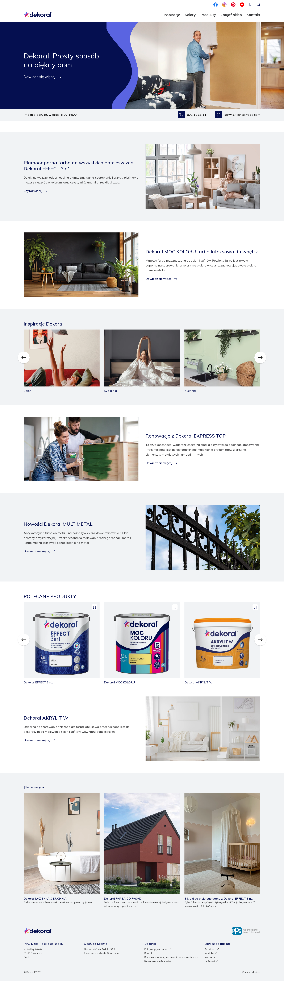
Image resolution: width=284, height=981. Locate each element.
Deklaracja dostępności (157, 960)
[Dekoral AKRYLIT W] (222, 643)
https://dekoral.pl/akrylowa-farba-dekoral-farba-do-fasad (137, 794)
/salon (27, 331)
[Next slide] (260, 357)
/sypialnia (109, 331)
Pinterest (210, 960)
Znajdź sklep (231, 14)
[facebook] (215, 4)
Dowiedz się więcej (39, 76)
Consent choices (251, 971)
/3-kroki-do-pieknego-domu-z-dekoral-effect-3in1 (212, 794)
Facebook (210, 949)
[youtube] (242, 4)
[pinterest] (233, 4)
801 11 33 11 (196, 114)
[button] (250, 4)
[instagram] (224, 4)
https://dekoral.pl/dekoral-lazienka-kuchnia (47, 794)
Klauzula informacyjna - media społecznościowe (171, 957)
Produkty (208, 14)
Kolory (190, 14)
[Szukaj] (258, 4)
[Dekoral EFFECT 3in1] (62, 643)
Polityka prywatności (156, 949)
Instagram (210, 957)
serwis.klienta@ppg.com (242, 114)
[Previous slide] (24, 357)
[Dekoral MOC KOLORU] (142, 643)
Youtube (209, 953)
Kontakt (253, 14)
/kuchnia (189, 331)
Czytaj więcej (33, 191)
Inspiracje (172, 14)
